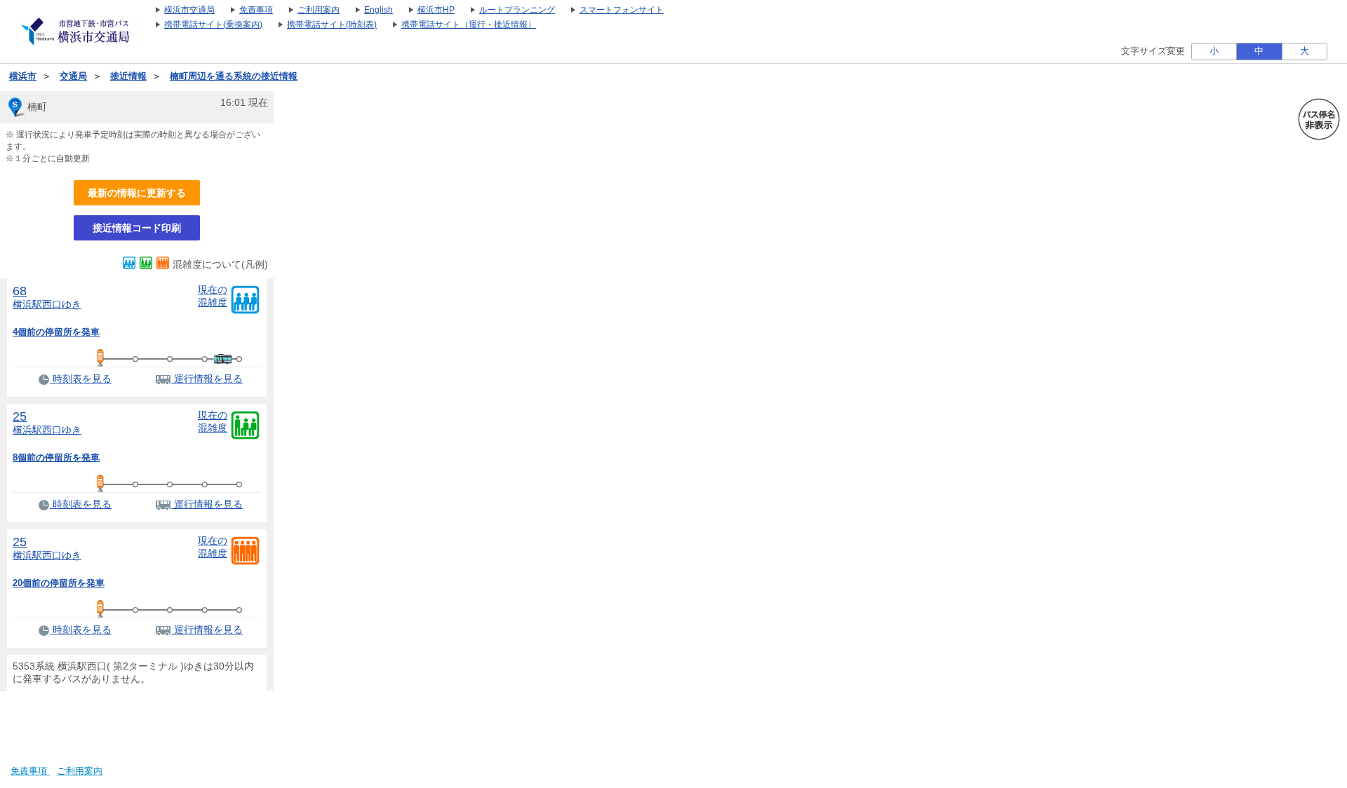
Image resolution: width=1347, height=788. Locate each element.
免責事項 (30, 771)
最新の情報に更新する (137, 192)
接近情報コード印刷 (137, 227)
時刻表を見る (81, 378)
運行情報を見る (207, 378)
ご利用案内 (79, 771)
